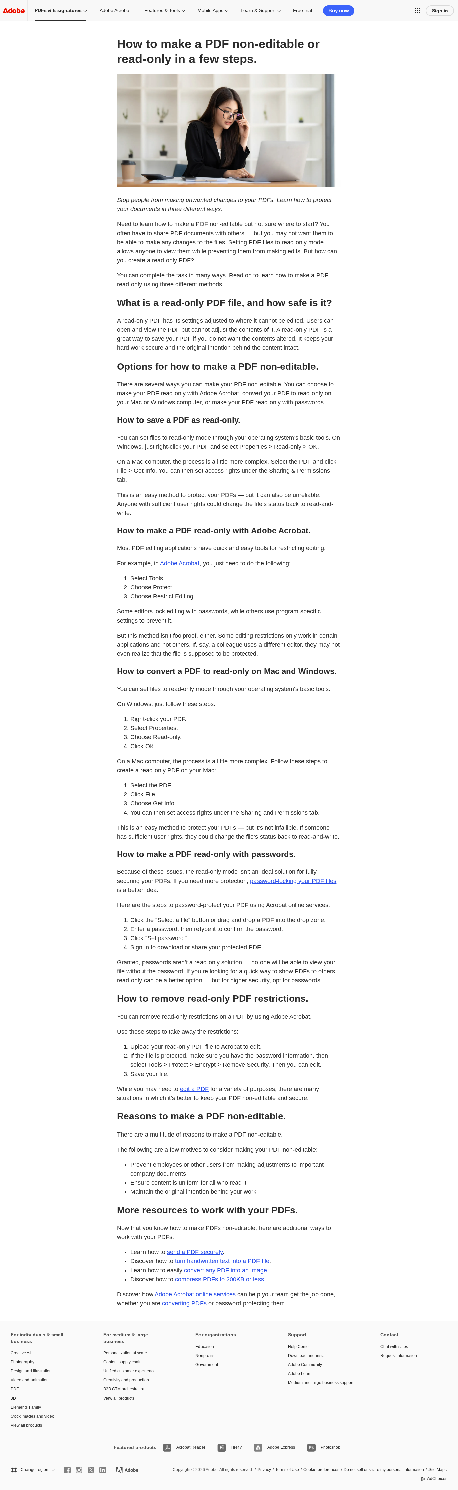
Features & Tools (162, 10)
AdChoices (437, 1478)
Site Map (436, 1469)
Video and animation (30, 1380)
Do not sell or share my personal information (384, 1469)
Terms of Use (287, 1469)
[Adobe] (13, 10)
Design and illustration (31, 1371)
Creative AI (21, 1353)
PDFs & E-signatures (58, 10)
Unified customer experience (129, 1371)
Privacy (264, 1469)
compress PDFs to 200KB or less (219, 1279)
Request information (398, 1355)
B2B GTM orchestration (124, 1389)
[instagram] (79, 1470)
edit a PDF (194, 1089)
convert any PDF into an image (225, 1270)
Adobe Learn (300, 1373)
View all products (26, 1425)
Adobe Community (305, 1364)
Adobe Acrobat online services (195, 1294)
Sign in (440, 10)
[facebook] (67, 1470)
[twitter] (91, 1470)
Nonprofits (204, 1355)
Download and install (307, 1355)
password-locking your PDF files (293, 881)
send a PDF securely (195, 1252)
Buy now (338, 10)
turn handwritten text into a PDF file (222, 1261)
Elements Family (26, 1407)
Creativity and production (126, 1380)
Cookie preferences (321, 1469)
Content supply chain (122, 1362)
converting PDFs (184, 1303)
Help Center (299, 1346)
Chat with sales (394, 1346)
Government (206, 1364)
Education (204, 1346)
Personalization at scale (125, 1353)
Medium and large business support (320, 1382)
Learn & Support (258, 10)
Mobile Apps (210, 10)
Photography (22, 1362)
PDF (15, 1389)
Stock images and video (32, 1416)
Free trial (302, 10)
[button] (417, 10)
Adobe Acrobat (115, 10)
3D (13, 1398)
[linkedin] (102, 1470)
